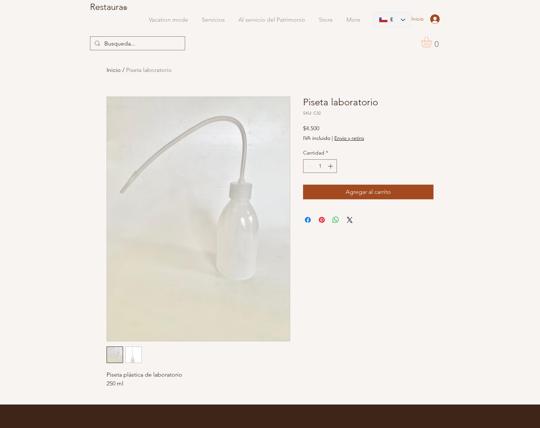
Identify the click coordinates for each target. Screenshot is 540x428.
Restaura (106, 6)
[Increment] (331, 166)
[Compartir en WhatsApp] (335, 219)
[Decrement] (308, 166)
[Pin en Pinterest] (321, 219)
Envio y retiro (349, 138)
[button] (433, 41)
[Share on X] (349, 219)
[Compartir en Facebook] (307, 219)
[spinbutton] (320, 166)
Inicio (114, 69)
